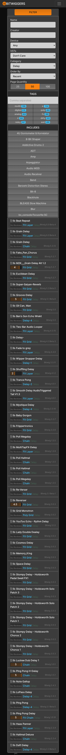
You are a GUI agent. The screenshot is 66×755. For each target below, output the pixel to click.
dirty (45, 118)
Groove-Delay (24, 295)
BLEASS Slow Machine (33, 203)
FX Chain (28, 717)
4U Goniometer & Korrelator (33, 133)
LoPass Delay (24, 692)
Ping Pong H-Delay (27, 670)
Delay (37, 225)
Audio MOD (33, 168)
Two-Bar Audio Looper (29, 326)
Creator (14, 30)
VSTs (13, 50)
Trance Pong (23, 379)
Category (15, 61)
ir (20, 118)
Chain (26, 246)
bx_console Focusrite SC (33, 214)
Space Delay (23, 563)
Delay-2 (27, 384)
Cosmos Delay (24, 542)
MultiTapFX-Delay (26, 447)
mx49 (20, 106)
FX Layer (28, 225)
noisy (20, 122)
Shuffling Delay (25, 369)
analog (20, 114)
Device (14, 40)
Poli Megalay (23, 436)
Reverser (21, 500)
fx (45, 114)
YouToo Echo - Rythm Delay (32, 521)
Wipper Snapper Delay (29, 358)
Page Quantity (18, 81)
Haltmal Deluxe (25, 734)
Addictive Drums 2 (33, 144)
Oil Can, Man (23, 305)
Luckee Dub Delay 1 (27, 660)
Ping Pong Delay (25, 713)
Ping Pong (22, 702)
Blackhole (33, 197)
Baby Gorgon (23, 415)
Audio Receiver (33, 174)
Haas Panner (23, 723)
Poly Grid (28, 515)
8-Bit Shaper (33, 139)
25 (17, 86)
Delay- (20, 337)
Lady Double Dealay (27, 532)
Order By (15, 71)
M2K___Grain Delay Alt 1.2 (31, 263)
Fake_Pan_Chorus (26, 252)
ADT (33, 150)
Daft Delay (22, 745)
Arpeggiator (33, 162)
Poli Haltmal (23, 457)
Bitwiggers (15, 4)
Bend (33, 180)
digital (20, 110)
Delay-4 (27, 320)
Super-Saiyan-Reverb (28, 284)
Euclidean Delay (25, 273)
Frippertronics (24, 425)
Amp (33, 156)
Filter (33, 12)
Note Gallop (23, 681)
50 (32, 86)
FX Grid (27, 256)
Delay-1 (27, 362)
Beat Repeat (23, 220)
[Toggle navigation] (59, 4)
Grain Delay (23, 231)
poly (45, 110)
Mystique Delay (25, 404)
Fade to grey (23, 348)
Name (13, 19)
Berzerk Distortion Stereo (33, 185)
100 (48, 86)
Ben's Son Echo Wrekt (29, 316)
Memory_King (24, 553)
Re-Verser (21, 489)
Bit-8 (33, 191)
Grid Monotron (24, 510)
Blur (33, 208)
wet (45, 122)
